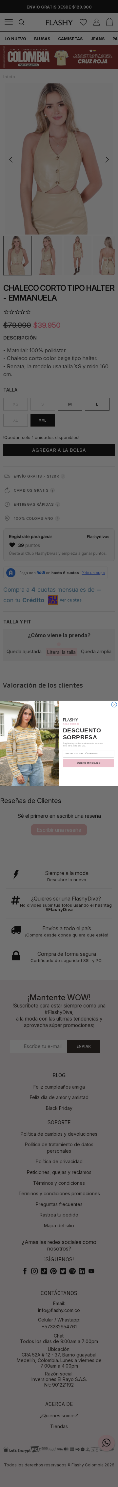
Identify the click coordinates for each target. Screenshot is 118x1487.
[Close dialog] (114, 704)
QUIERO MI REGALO (88, 763)
